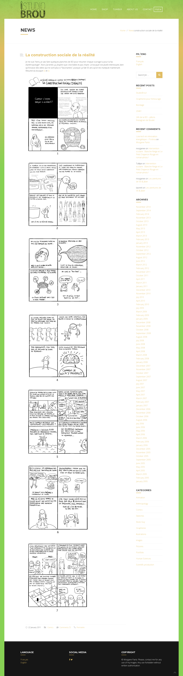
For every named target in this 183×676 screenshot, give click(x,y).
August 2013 (141, 225)
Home (93, 9)
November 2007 (143, 369)
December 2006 (143, 409)
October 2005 (142, 456)
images (139, 540)
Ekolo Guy (140, 522)
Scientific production (145, 564)
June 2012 (140, 261)
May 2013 (140, 228)
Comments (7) (65, 627)
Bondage (140, 105)
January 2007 (142, 405)
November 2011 (143, 271)
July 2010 (140, 297)
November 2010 (143, 293)
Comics (50, 627)
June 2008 (140, 344)
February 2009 (142, 315)
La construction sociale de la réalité (60, 55)
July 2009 (140, 308)
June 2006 (140, 427)
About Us (132, 9)
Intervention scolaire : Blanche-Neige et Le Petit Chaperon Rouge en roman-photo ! (149, 153)
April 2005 (140, 470)
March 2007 (141, 398)
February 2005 (142, 477)
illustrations (141, 534)
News (131, 30)
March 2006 (141, 438)
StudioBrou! (141, 92)
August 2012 (141, 257)
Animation (140, 497)
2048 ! (138, 111)
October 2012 (142, 250)
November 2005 (143, 452)
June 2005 (140, 463)
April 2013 (140, 232)
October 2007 (142, 373)
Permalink (81, 627)
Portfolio (140, 552)
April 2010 (140, 300)
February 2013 (142, 239)
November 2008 (143, 326)
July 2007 (140, 383)
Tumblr (117, 9)
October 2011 (142, 275)
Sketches (140, 515)
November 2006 (143, 412)
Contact (148, 9)
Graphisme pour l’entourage (148, 99)
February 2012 (142, 268)
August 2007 (141, 380)
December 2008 (143, 322)
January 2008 (142, 362)
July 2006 (140, 423)
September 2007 (143, 376)
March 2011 (141, 282)
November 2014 (143, 206)
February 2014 (142, 214)
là (44, 70)
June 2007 (140, 387)
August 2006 (141, 420)
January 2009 (142, 318)
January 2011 (142, 286)
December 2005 (143, 448)
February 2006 (142, 441)
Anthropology (142, 503)
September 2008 (143, 333)
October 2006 (142, 416)
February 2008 (142, 358)
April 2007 (140, 394)
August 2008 (141, 337)
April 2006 (140, 434)
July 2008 (140, 340)
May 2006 (140, 430)
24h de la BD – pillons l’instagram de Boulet (145, 119)
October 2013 (142, 221)
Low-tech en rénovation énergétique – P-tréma (146, 138)
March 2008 (141, 355)
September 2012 (143, 253)
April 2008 (140, 351)
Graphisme (141, 528)
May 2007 (140, 391)
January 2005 (142, 481)
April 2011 (140, 279)
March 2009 (141, 311)
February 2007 (142, 402)
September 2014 (143, 210)
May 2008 (140, 347)
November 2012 (143, 246)
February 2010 (142, 304)
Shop (105, 9)
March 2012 (141, 264)
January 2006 (142, 445)
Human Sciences (143, 558)
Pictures (139, 546)
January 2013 (142, 243)
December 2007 (143, 365)
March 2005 (141, 474)
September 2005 (143, 459)
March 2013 (141, 235)
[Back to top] (174, 672)
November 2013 (143, 217)
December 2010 (143, 290)
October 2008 (142, 329)
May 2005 (140, 467)
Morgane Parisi (143, 142)
